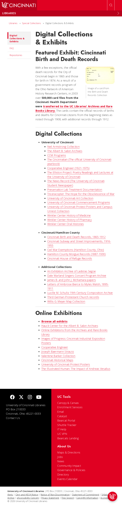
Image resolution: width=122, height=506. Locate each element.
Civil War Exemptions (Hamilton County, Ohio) (75, 250)
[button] (112, 496)
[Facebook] (12, 397)
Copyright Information (87, 497)
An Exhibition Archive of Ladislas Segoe (71, 271)
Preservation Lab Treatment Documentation (74, 189)
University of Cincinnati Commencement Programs (78, 202)
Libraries (13, 23)
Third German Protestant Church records (73, 297)
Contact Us (13, 418)
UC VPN (62, 434)
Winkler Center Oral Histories (65, 224)
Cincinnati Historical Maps (57, 360)
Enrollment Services (69, 407)
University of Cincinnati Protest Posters (65, 364)
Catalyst (62, 416)
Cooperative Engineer (54, 347)
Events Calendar (67, 479)
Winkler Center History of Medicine (69, 215)
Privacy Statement (50, 497)
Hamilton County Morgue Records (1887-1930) (76, 254)
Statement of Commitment (85, 494)
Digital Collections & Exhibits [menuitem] (17, 38)
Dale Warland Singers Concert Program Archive (76, 275)
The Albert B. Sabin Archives (64, 151)
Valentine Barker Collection (58, 356)
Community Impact (69, 465)
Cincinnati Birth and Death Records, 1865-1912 (76, 237)
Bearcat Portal (66, 420)
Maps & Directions (68, 452)
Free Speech (68, 497)
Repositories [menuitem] (16, 55)
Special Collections (31, 23)
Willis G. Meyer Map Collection (66, 301)
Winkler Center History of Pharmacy (69, 220)
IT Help (61, 429)
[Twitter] (21, 397)
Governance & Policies (71, 470)
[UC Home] (18, 5)
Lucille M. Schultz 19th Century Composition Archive (80, 292)
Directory (63, 474)
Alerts (10, 494)
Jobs (60, 457)
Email (60, 411)
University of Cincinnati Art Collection (70, 198)
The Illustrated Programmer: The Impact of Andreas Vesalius (75, 368)
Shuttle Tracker (66, 425)
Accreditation (107, 497)
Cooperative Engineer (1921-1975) (68, 168)
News (60, 461)
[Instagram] (30, 397)
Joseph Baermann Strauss (57, 351)
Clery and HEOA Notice (26, 494)
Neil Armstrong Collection (63, 146)
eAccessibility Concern (28, 497)
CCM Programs (56, 155)
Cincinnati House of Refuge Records (69, 258)
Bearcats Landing (68, 438)
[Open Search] (111, 5)
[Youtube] (38, 397)
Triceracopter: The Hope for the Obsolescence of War (81, 194)
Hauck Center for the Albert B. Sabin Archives (69, 325)
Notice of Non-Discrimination (55, 494)
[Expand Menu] (118, 13)
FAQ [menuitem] (12, 48)
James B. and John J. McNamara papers (71, 280)
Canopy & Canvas (68, 403)
